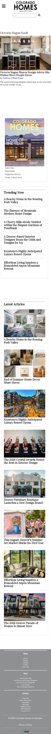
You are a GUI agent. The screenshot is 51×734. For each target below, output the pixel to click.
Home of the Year (26, 678)
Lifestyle (25, 662)
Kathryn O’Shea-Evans (13, 78)
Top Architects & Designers (25, 682)
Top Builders (25, 684)
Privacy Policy (25, 725)
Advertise (25, 704)
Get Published (25, 709)
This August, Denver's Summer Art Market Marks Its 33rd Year (24, 541)
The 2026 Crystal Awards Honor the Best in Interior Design (24, 461)
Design (25, 660)
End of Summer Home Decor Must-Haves (22, 381)
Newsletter (10, 171)
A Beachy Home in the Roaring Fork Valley (23, 200)
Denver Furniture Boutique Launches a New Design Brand (23, 501)
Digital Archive (26, 706)
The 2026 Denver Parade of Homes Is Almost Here (21, 624)
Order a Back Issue (13, 177)
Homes (25, 658)
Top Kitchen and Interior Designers (25, 680)
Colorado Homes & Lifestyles (25, 6)
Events (25, 665)
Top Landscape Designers (25, 687)
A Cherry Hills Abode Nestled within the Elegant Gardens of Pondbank (23, 225)
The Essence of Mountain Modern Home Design (20, 212)
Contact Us (25, 711)
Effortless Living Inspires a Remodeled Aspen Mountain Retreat (22, 265)
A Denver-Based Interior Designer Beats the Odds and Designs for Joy (22, 239)
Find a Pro (25, 667)
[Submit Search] (39, 15)
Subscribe (9, 168)
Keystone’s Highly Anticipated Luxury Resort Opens (23, 252)
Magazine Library (13, 174)
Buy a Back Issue (25, 700)
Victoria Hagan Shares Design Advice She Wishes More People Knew (25, 74)
